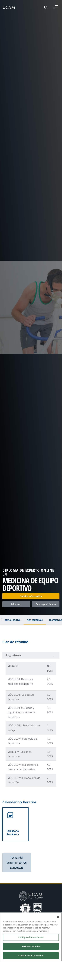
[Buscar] (46, 7)
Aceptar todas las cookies (31, 955)
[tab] (30, 655)
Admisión (16, 604)
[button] (55, 7)
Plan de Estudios (34, 620)
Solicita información (31, 596)
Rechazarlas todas (31, 946)
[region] (31, 936)
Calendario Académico (13, 832)
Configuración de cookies (30, 937)
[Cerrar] (58, 916)
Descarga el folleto (46, 604)
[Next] (57, 619)
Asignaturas (13, 655)
